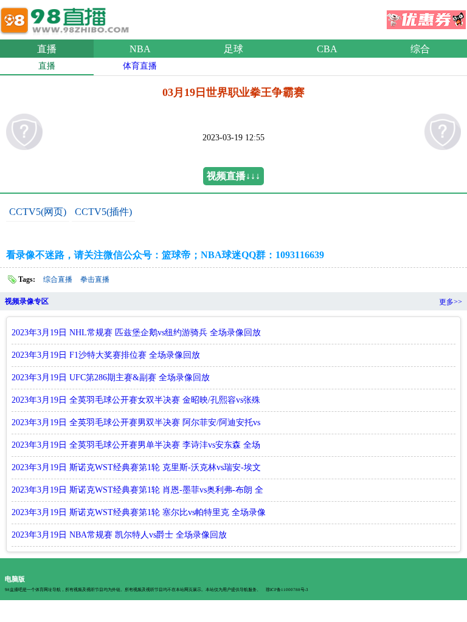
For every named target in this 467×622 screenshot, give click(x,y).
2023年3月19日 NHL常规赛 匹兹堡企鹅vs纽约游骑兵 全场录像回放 (136, 332)
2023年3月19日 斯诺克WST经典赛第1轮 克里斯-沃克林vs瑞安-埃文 (136, 467)
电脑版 (15, 579)
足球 (233, 49)
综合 (420, 49)
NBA (140, 49)
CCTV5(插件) (103, 212)
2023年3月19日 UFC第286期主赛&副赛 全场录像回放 (111, 377)
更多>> (450, 302)
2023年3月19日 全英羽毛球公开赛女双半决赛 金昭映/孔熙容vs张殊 (136, 400)
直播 (47, 49)
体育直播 (140, 65)
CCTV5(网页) (37, 212)
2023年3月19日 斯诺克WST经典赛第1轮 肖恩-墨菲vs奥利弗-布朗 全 (137, 489)
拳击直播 (94, 279)
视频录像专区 (27, 301)
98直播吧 (66, 18)
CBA (327, 49)
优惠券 (426, 15)
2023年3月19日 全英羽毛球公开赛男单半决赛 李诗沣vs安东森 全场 (136, 444)
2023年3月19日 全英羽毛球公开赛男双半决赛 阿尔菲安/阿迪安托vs (136, 422)
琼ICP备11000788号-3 (287, 589)
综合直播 (57, 279)
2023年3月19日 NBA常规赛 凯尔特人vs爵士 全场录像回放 (119, 534)
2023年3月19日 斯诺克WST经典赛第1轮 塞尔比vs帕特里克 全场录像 (139, 512)
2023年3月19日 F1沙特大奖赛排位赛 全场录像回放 (106, 355)
